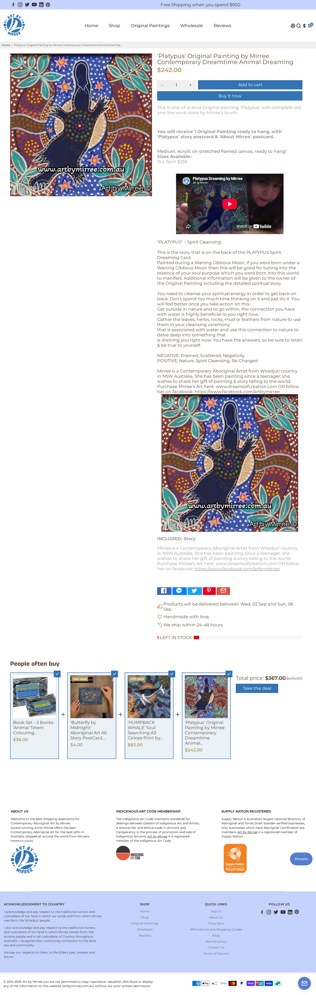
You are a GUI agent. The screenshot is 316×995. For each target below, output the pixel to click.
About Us (216, 917)
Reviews (222, 25)
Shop (114, 25)
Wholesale (191, 25)
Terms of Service (216, 953)
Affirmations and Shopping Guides (216, 929)
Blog (216, 935)
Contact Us (216, 947)
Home (91, 25)
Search (216, 911)
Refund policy (216, 941)
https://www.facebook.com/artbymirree (237, 568)
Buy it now (229, 95)
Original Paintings (150, 25)
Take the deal (257, 688)
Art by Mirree (157, 836)
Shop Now (216, 923)
